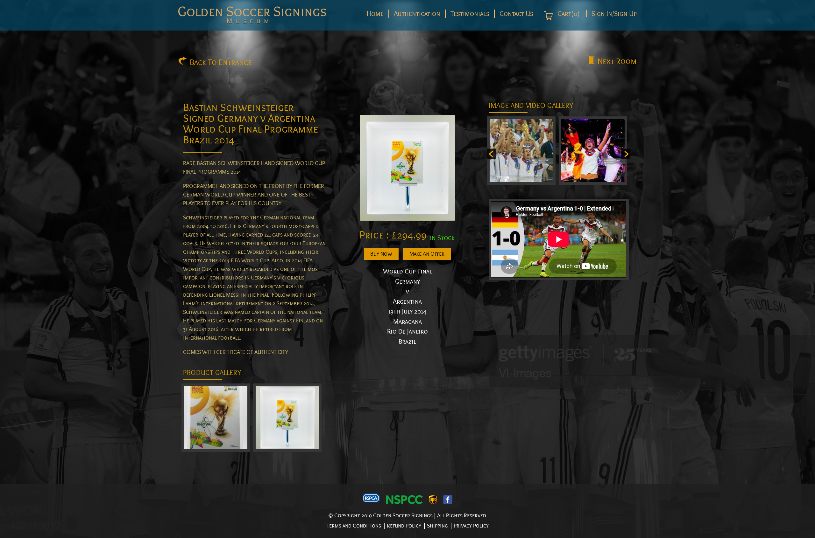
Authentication (417, 14)
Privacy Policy (471, 525)
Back (221, 62)
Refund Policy (404, 525)
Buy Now (381, 254)
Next (617, 61)
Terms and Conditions (354, 525)
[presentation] (491, 153)
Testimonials (469, 14)
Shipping (437, 525)
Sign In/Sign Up (614, 13)
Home (375, 14)
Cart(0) (568, 14)
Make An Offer (426, 254)
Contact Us (516, 14)
